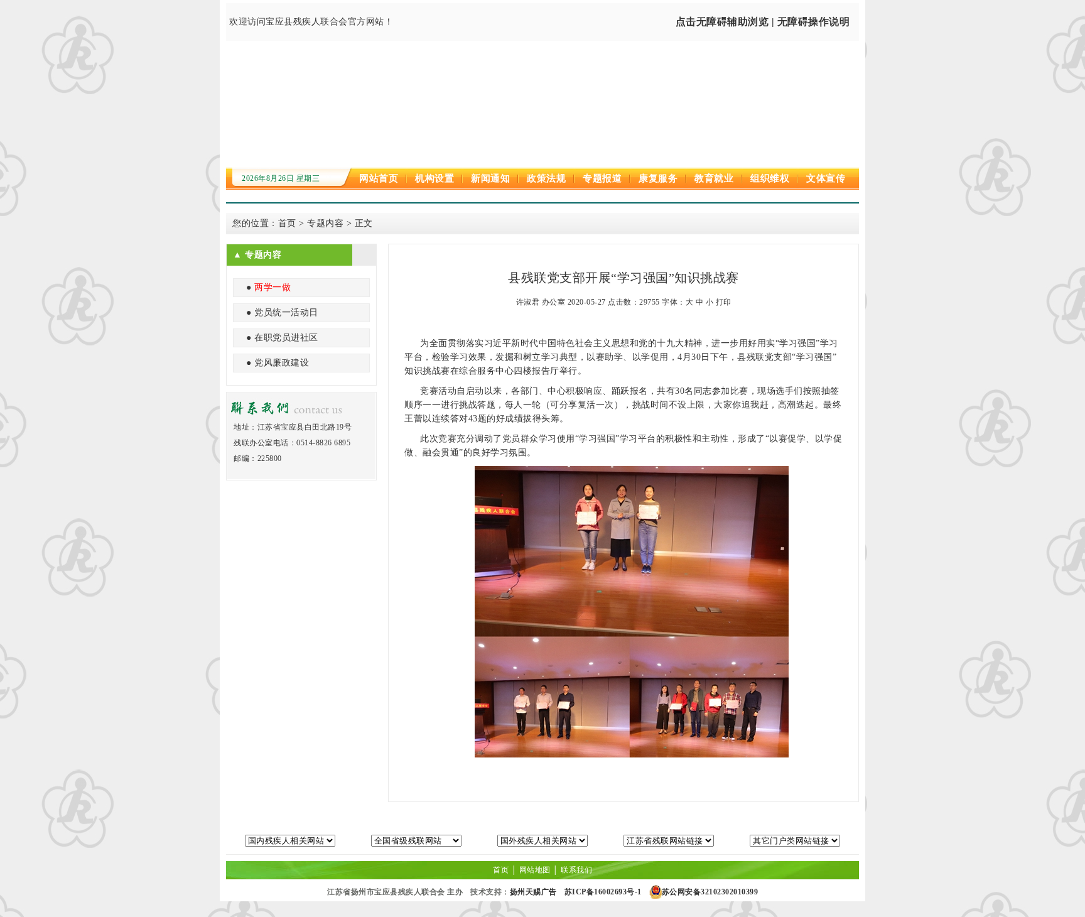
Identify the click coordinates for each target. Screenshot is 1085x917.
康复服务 (658, 178)
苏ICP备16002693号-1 (603, 891)
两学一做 (272, 287)
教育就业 (713, 178)
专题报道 (602, 178)
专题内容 (325, 223)
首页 (287, 223)
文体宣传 (825, 178)
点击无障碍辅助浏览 (722, 21)
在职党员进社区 (286, 337)
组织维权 (769, 178)
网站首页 (378, 178)
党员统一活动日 (286, 312)
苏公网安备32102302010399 (710, 891)
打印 (723, 302)
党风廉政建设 (281, 362)
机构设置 (434, 178)
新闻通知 (490, 178)
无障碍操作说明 (813, 21)
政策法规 (546, 178)
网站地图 (535, 869)
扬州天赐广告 (533, 891)
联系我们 (576, 869)
